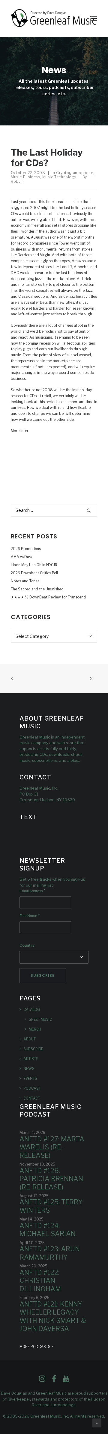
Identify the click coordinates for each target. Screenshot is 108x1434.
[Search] (54, 510)
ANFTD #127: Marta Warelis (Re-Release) (52, 1147)
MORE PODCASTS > (36, 1346)
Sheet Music (40, 1019)
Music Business (25, 177)
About (29, 1039)
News (28, 1068)
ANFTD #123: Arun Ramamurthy (50, 1253)
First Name (30, 916)
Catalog (31, 1009)
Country (27, 945)
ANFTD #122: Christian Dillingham (40, 1281)
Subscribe (33, 1049)
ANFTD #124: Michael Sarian (48, 1230)
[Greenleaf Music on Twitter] (54, 1380)
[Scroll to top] (96, 1422)
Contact (31, 1098)
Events (30, 1078)
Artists (30, 1059)
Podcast (32, 1088)
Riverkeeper (19, 1399)
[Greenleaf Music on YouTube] (66, 1380)
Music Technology (59, 177)
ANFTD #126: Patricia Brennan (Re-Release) (51, 1179)
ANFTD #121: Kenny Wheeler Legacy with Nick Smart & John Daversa (53, 1316)
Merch (35, 1029)
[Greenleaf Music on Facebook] (42, 1380)
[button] (94, 18)
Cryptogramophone (74, 173)
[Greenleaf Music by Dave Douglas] (54, 18)
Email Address (32, 891)
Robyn (17, 181)
